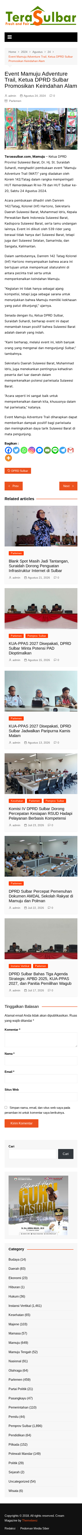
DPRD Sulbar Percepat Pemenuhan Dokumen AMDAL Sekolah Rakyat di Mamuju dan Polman (41, 896)
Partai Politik (17, 1389)
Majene (14, 1324)
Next (66, 486)
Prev (16, 486)
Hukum (14, 1296)
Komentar (12, 1029)
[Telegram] (62, 450)
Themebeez (30, 1520)
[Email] (47, 450)
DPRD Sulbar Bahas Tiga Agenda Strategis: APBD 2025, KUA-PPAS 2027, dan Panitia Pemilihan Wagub (40, 979)
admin (12, 95)
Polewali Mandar (20, 1453)
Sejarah (14, 1472)
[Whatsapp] (23, 450)
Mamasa (15, 1333)
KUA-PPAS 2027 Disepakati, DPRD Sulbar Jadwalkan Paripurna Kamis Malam (40, 731)
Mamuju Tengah (20, 1352)
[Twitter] (16, 450)
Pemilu (14, 1416)
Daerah (14, 1268)
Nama (10, 1053)
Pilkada (14, 1444)
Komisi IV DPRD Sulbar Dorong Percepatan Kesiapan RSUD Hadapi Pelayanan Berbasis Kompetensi (40, 813)
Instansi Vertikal (20, 966)
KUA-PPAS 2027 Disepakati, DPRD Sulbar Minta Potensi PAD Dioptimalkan (40, 648)
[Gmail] (70, 450)
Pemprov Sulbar (36, 635)
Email (9, 1071)
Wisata (13, 1491)
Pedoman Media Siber (34, 1528)
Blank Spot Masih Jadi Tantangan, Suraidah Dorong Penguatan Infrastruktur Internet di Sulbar (39, 566)
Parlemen (15, 100)
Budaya (14, 1259)
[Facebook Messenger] (39, 450)
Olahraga (15, 1370)
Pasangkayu (17, 1398)
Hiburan (14, 1287)
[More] (8, 457)
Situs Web (12, 1089)
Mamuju (14, 1342)
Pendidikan (17, 1435)
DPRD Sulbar (19, 470)
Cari (11, 1146)
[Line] (55, 450)
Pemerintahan (18, 1407)
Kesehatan (17, 800)
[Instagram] (31, 450)
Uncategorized (19, 1481)
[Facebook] (8, 450)
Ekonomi (15, 1278)
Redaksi (10, 1528)
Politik (13, 1463)
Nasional (15, 1361)
